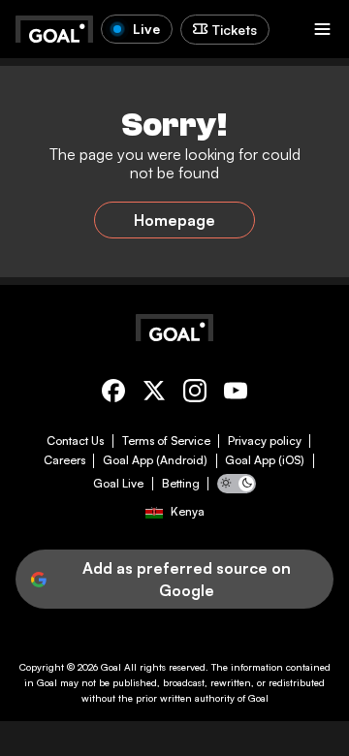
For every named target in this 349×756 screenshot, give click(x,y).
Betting (181, 483)
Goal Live (118, 483)
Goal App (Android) (155, 460)
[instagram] (194, 394)
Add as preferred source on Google (186, 578)
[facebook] (113, 394)
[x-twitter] (154, 394)
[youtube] (235, 394)
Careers (64, 460)
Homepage (174, 220)
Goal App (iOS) (264, 460)
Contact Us (75, 441)
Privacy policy (264, 441)
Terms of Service (166, 441)
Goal (111, 667)
